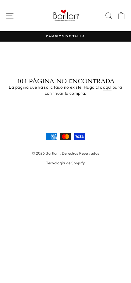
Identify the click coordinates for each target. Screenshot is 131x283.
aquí (107, 87)
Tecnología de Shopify (65, 163)
